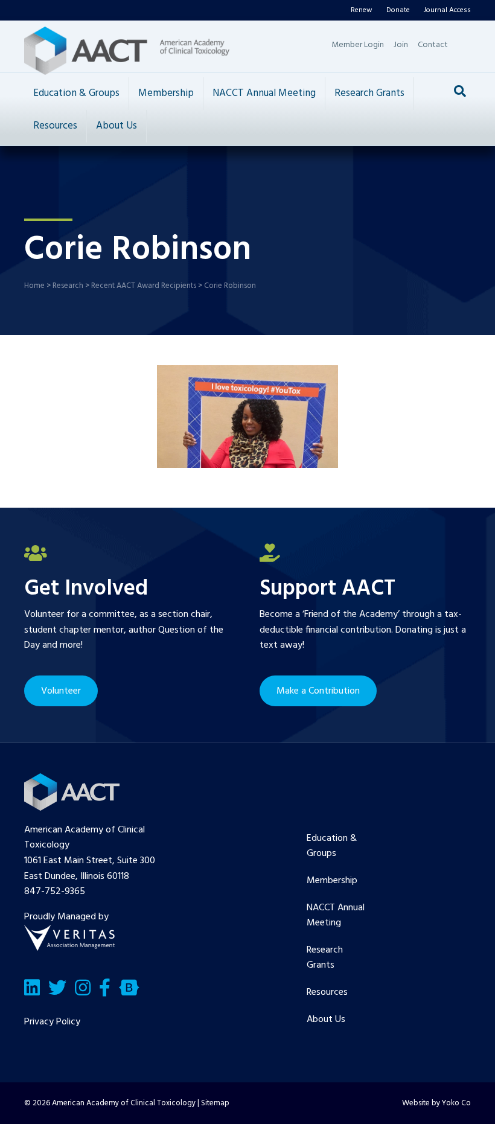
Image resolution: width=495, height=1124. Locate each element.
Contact (433, 45)
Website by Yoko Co (436, 1103)
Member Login (357, 45)
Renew (361, 10)
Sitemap (215, 1103)
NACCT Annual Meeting (264, 93)
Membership (166, 93)
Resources (55, 126)
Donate (398, 10)
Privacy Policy (52, 1022)
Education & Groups (76, 93)
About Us (116, 126)
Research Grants (369, 93)
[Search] (460, 91)
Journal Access (447, 10)
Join (401, 45)
